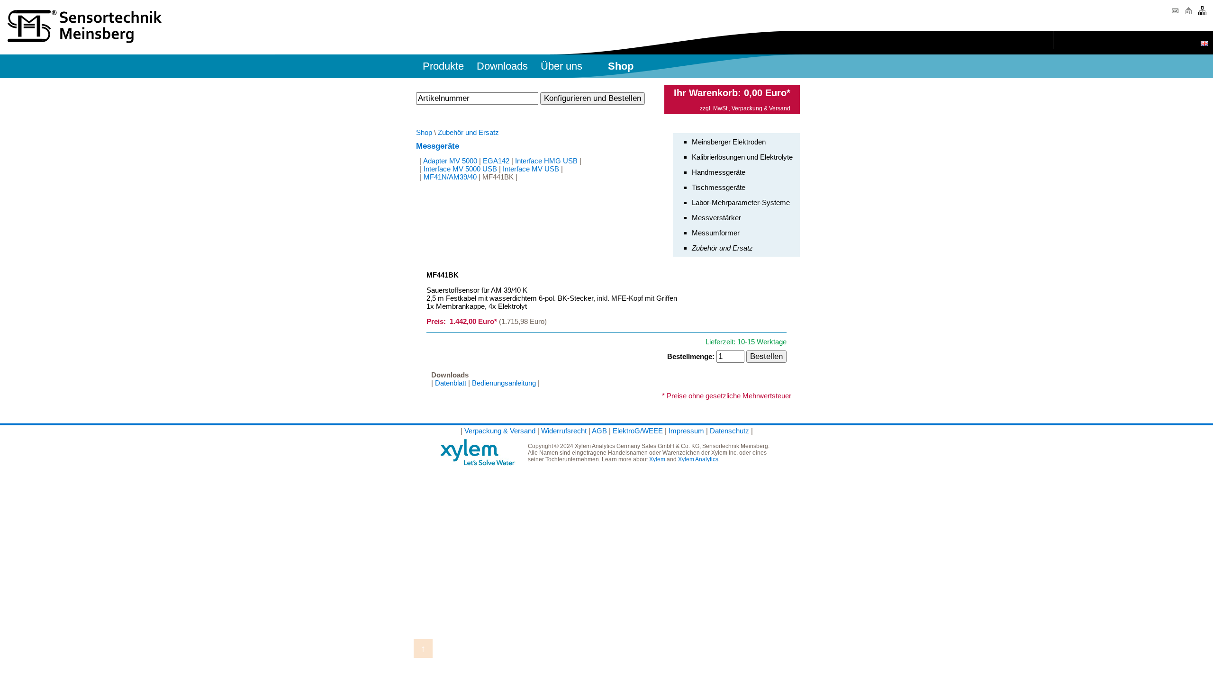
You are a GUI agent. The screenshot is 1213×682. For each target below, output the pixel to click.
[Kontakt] (1175, 14)
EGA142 (496, 161)
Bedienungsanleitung (504, 383)
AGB (599, 431)
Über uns (561, 66)
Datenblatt (450, 383)
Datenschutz (729, 431)
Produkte (443, 66)
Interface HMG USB (546, 161)
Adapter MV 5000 (450, 161)
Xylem (657, 459)
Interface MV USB (531, 169)
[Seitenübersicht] (1202, 14)
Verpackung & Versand (761, 108)
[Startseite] (1189, 14)
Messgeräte (437, 146)
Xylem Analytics (698, 459)
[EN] (1204, 43)
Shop (424, 132)
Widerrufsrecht (564, 431)
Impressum (686, 431)
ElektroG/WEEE (638, 431)
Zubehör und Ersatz (468, 132)
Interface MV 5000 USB (460, 169)
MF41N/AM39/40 (450, 177)
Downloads (502, 66)
